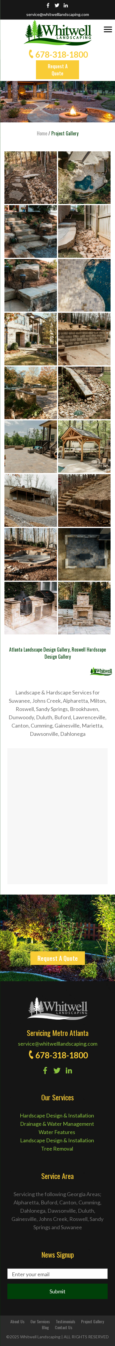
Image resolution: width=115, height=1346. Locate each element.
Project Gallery (92, 1321)
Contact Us (63, 1327)
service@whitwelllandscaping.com (57, 14)
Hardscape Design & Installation (57, 1115)
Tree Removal (57, 1148)
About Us (17, 1321)
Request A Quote (58, 70)
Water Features (57, 1132)
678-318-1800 (61, 54)
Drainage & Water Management (57, 1123)
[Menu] (108, 28)
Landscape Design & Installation (57, 1140)
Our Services (40, 1321)
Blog (45, 1327)
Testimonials (65, 1321)
